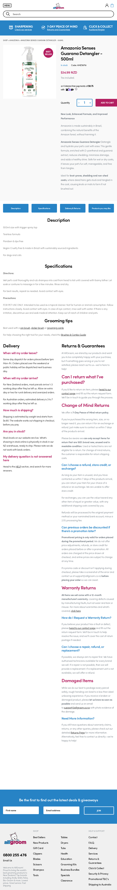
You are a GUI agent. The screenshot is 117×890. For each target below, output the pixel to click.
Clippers (37, 853)
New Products (40, 842)
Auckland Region (97, 29)
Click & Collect (96, 868)
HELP (18, 466)
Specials (65, 875)
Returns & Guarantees (95, 861)
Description (16, 208)
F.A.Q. (91, 842)
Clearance (66, 880)
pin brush (25, 328)
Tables (64, 837)
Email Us (7, 860)
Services (93, 853)
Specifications (44, 208)
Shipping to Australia (100, 884)
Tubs (63, 848)
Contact (93, 837)
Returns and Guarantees (58, 29)
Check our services (23, 29)
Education (66, 859)
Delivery (93, 848)
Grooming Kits (68, 864)
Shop (5, 40)
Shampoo (38, 869)
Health (64, 853)
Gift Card (38, 848)
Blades (36, 859)
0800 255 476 (15, 855)
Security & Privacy (98, 873)
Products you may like (101, 208)
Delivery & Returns (72, 208)
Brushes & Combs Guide (73, 334)
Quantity (65, 102)
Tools (35, 875)
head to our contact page (82, 628)
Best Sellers (39, 837)
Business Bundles (70, 869)
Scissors (37, 864)
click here (76, 611)
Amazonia (14, 40)
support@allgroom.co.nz (77, 707)
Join (99, 810)
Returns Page (78, 732)
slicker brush (37, 328)
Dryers (64, 842)
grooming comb (55, 328)
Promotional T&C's (99, 879)
